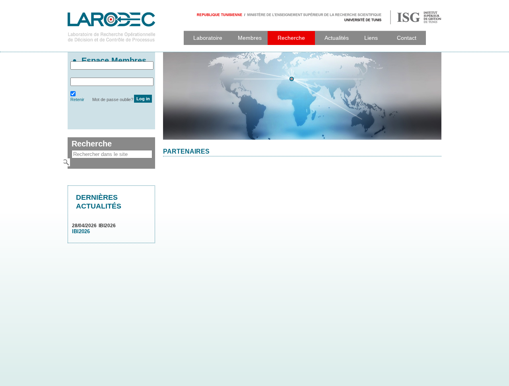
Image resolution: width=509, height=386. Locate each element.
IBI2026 (81, 231)
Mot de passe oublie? (112, 99)
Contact (406, 38)
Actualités (336, 38)
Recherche (291, 38)
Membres (250, 38)
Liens (371, 38)
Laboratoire (207, 38)
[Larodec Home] (111, 49)
